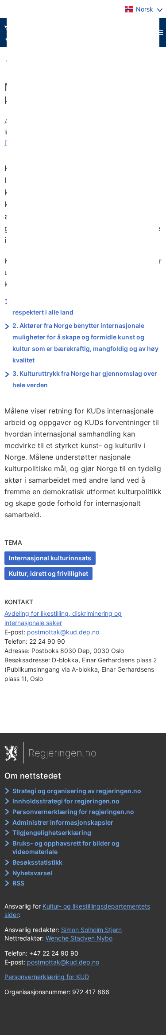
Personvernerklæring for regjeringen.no (73, 811)
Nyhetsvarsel (32, 873)
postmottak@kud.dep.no (63, 632)
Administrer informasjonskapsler (62, 822)
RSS (18, 883)
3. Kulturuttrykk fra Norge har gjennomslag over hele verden (84, 379)
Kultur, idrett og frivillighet (48, 573)
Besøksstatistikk (37, 862)
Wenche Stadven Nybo (79, 938)
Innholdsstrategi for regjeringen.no (66, 801)
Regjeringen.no (62, 753)
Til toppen (83, 719)
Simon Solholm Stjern (91, 929)
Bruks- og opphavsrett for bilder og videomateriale (66, 847)
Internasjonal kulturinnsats (50, 558)
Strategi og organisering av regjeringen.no (76, 791)
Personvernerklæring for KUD (46, 976)
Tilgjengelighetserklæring (51, 832)
